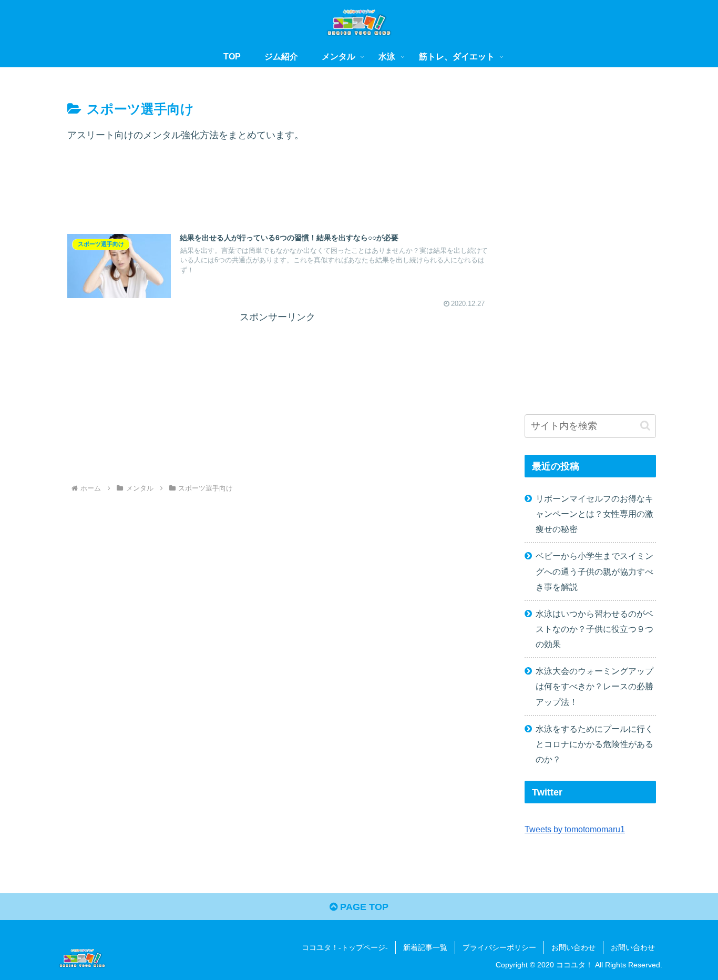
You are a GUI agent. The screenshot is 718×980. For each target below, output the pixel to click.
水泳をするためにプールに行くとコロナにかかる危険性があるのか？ (594, 744)
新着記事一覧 (425, 947)
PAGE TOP (362, 907)
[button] (645, 426)
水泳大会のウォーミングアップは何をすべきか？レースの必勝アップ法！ (594, 686)
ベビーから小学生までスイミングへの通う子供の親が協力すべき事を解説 (594, 571)
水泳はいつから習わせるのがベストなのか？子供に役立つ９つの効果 (594, 629)
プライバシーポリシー (499, 947)
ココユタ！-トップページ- (345, 947)
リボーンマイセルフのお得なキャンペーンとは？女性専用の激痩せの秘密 (594, 514)
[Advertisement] (277, 194)
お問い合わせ (573, 947)
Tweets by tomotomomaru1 (575, 829)
